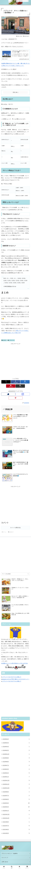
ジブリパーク (11, 340)
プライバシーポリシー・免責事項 (9, 853)
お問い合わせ (5, 861)
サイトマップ (5, 857)
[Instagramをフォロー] (23, 394)
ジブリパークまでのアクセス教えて (11, 677)
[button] (20, 386)
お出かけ (4, 340)
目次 (14, 92)
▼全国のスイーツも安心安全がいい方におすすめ (14, 663)
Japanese (20, 0)
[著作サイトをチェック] (8, 394)
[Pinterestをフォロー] (15, 397)
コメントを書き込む (15, 527)
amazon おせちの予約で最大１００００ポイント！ (15, 679)
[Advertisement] (15, 360)
